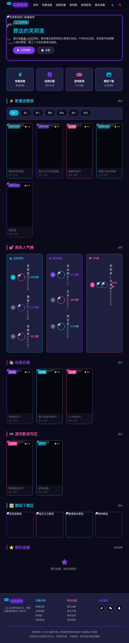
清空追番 (118, 547)
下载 (22, 524)
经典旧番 (61, 5)
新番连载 (47, 5)
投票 (120, 247)
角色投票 (71, 615)
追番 (47, 50)
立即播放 (25, 50)
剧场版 (73, 5)
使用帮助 (71, 620)
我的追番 (100, 5)
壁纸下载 (71, 611)
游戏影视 (86, 5)
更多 (120, 101)
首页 (35, 5)
